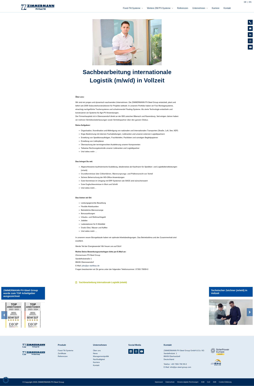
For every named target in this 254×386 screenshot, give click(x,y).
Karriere (215, 8)
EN (250, 2)
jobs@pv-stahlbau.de (90, 266)
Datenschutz (169, 382)
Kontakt (227, 8)
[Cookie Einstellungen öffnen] (6, 383)
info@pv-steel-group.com (180, 367)
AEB (214, 382)
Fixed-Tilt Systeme (131, 8)
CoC (208, 382)
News (95, 353)
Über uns (97, 350)
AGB (202, 382)
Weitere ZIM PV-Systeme (159, 8)
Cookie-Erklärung (225, 382)
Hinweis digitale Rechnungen (187, 382)
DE (245, 2)
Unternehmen (198, 8)
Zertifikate (62, 353)
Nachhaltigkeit (99, 359)
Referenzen (182, 8)
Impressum (159, 382)
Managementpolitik (101, 356)
